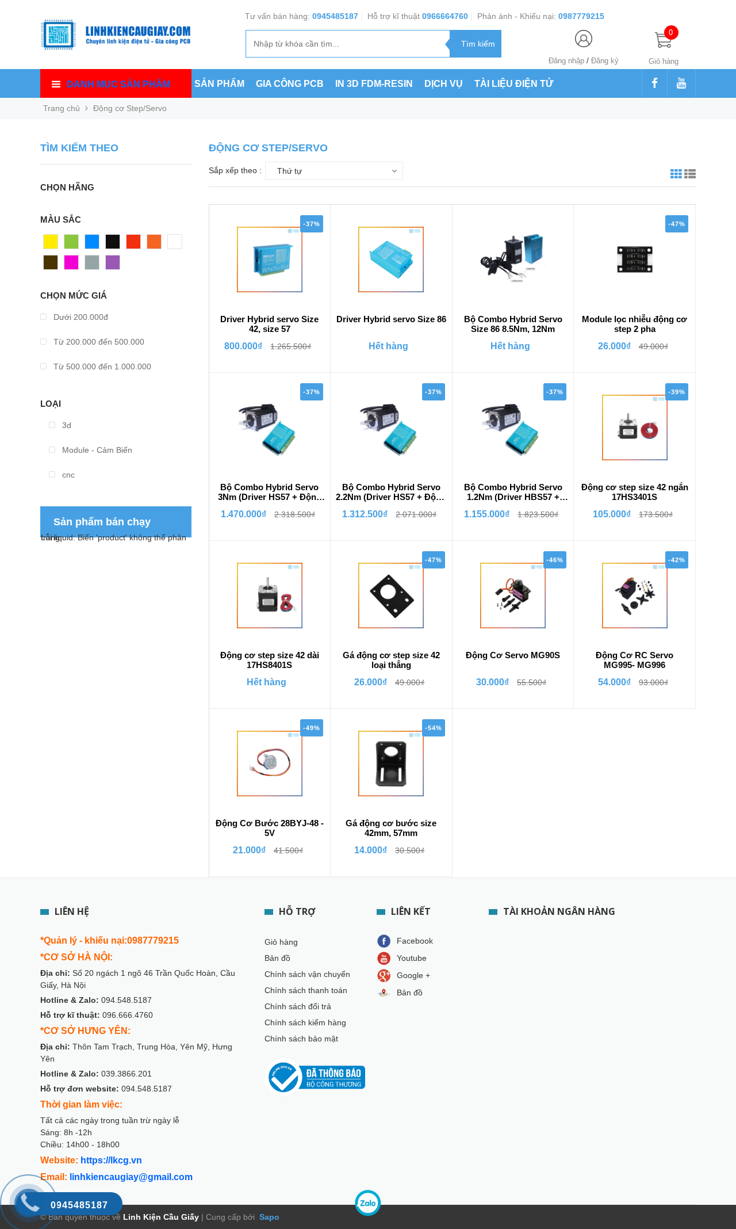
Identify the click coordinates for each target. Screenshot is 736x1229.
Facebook (415, 940)
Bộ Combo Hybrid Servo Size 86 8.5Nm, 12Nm (513, 324)
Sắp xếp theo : (235, 170)
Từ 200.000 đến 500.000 (97, 341)
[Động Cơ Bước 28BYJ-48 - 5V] (269, 763)
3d (65, 425)
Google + (413, 975)
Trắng (178, 244)
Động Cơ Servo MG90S (513, 655)
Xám (93, 265)
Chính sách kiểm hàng (305, 1022)
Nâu (51, 265)
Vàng (53, 244)
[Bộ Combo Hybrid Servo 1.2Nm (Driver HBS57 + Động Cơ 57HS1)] (513, 427)
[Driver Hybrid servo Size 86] (391, 259)
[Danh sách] (690, 175)
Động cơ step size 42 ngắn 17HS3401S (634, 492)
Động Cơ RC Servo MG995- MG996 (634, 660)
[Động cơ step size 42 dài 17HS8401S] (269, 595)
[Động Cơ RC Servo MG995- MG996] (635, 595)
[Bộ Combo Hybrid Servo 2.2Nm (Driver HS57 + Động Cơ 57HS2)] (391, 427)
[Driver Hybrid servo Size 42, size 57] (269, 259)
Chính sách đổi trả (297, 1006)
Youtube (412, 958)
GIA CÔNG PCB (290, 84)
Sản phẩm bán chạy (102, 522)
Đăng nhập (566, 60)
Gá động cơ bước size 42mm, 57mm (391, 828)
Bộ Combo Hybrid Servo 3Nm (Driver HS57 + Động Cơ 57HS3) (269, 492)
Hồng (74, 265)
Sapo (268, 1217)
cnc (67, 474)
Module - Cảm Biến (96, 450)
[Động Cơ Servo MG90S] (513, 595)
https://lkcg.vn (111, 1160)
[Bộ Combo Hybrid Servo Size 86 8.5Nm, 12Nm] (513, 259)
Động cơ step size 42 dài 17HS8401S (269, 660)
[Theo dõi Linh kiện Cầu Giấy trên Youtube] (681, 84)
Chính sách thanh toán (305, 990)
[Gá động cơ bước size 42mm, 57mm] (391, 763)
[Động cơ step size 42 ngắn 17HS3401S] (635, 427)
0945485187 (335, 16)
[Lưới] (676, 175)
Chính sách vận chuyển (307, 974)
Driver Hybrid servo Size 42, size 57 (269, 324)
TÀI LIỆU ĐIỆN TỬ (513, 84)
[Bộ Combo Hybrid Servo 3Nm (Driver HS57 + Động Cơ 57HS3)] (269, 427)
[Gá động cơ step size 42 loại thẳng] (391, 595)
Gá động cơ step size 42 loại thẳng (391, 660)
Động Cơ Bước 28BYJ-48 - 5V (270, 828)
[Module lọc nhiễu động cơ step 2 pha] (635, 259)
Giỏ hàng (281, 941)
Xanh (73, 244)
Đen (113, 244)
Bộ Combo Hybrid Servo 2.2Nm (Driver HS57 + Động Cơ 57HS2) (391, 492)
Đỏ (131, 244)
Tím (113, 265)
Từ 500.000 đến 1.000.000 (101, 366)
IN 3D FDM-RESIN (374, 84)
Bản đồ (277, 958)
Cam (155, 244)
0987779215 (581, 16)
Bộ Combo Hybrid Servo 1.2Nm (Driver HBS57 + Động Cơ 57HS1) (513, 492)
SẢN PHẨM (219, 84)
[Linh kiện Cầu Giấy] (115, 33)
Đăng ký (605, 60)
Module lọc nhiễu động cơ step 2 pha (634, 324)
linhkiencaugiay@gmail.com (131, 1177)
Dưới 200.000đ (79, 317)
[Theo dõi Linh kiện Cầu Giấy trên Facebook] (654, 84)
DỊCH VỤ (443, 84)
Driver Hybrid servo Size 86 (391, 319)
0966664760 (445, 16)
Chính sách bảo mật (301, 1038)
